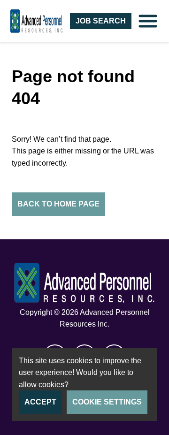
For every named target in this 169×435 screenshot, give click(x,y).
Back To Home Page (58, 204)
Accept (40, 402)
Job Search (101, 21)
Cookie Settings (107, 402)
